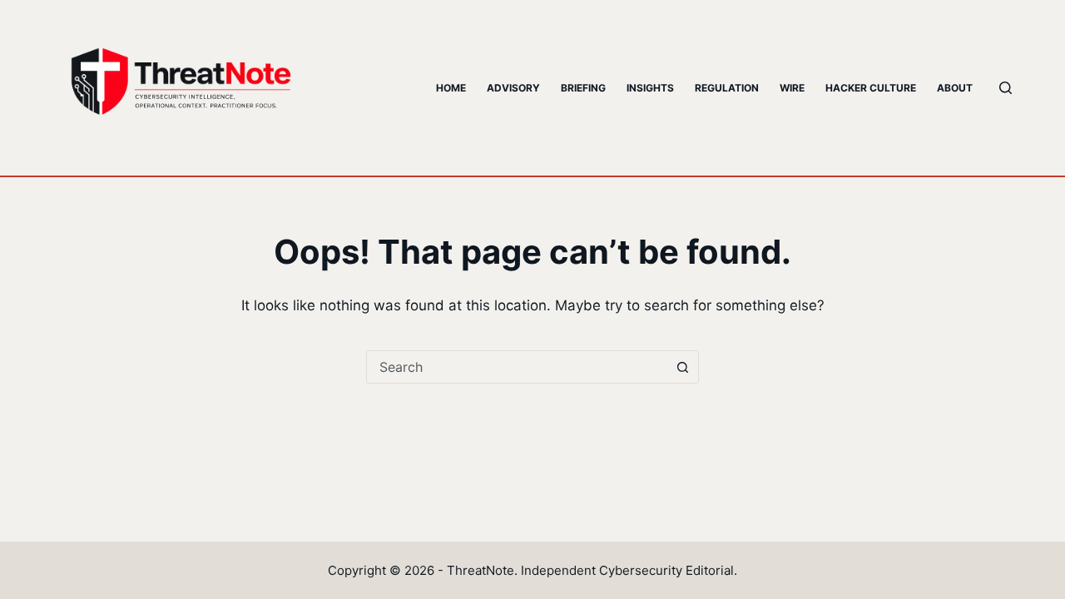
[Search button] (682, 367)
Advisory (513, 88)
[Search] (1005, 88)
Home (451, 88)
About (955, 88)
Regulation (727, 88)
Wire (792, 88)
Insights (650, 88)
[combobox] (516, 367)
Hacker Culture (870, 88)
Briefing (583, 88)
